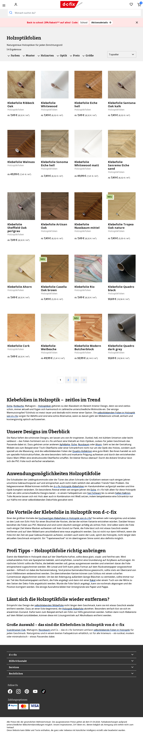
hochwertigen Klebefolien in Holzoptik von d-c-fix (65, 518)
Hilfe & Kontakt (18, 661)
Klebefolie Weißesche (48, 347)
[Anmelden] (15, 4)
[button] (137, 22)
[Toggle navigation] (4, 5)
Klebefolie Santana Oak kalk (122, 104)
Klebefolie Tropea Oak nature (121, 226)
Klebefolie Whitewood (49, 104)
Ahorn (98, 444)
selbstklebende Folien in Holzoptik (112, 629)
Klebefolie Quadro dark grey (121, 347)
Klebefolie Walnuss (21, 162)
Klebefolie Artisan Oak (54, 226)
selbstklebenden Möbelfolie (49, 605)
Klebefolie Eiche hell (85, 104)
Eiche (9, 405)
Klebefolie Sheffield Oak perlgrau (17, 228)
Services (14, 667)
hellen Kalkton (122, 493)
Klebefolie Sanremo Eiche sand (118, 165)
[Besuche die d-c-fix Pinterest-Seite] (29, 691)
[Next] (83, 380)
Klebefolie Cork (18, 346)
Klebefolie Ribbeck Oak (20, 104)
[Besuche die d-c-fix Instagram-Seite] (20, 691)
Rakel (93, 580)
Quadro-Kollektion (82, 451)
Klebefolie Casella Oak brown (54, 288)
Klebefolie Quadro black (121, 288)
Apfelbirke (64, 444)
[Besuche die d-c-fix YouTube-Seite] (37, 691)
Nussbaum (83, 444)
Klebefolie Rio (84, 286)
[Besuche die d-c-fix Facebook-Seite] (12, 691)
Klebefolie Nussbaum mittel (87, 226)
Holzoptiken (44, 405)
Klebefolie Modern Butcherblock (87, 347)
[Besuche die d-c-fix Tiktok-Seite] (43, 691)
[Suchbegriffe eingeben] (10, 12)
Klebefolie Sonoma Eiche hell (54, 163)
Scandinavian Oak (16, 629)
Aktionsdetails (99, 22)
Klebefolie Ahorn (19, 286)
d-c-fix (13, 654)
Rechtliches (16, 673)
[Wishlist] (131, 4)
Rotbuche (18, 405)
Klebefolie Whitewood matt (86, 163)
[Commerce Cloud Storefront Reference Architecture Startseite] (71, 4)
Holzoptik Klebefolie (73, 608)
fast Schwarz (94, 493)
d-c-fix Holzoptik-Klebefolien (69, 486)
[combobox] (74, 12)
